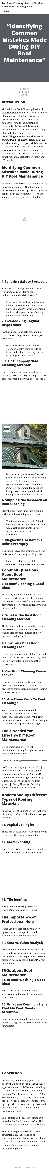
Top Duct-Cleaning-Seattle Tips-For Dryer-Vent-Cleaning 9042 (22, 5)
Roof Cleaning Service (23, 810)
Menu (5, 11)
